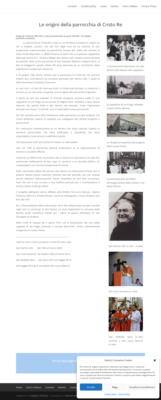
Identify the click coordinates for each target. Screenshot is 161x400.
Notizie (114, 6)
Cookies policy (110, 394)
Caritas (74, 387)
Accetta (91, 387)
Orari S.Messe (129, 6)
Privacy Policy (124, 394)
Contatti (72, 6)
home (103, 6)
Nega (115, 387)
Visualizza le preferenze (142, 387)
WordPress (71, 395)
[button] (154, 360)
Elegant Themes (39, 395)
